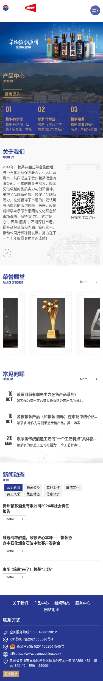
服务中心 (83, 602)
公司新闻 (13, 487)
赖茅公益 (33, 487)
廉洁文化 (72, 487)
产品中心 (41, 602)
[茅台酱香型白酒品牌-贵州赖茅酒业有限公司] (19, 11)
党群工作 (53, 487)
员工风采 (13, 494)
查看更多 (12, 93)
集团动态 (33, 494)
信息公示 (53, 494)
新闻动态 (62, 602)
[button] (19, 119)
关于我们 (20, 602)
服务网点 (11, 673)
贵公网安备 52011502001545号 (40, 646)
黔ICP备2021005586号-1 (35, 639)
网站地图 (51, 609)
